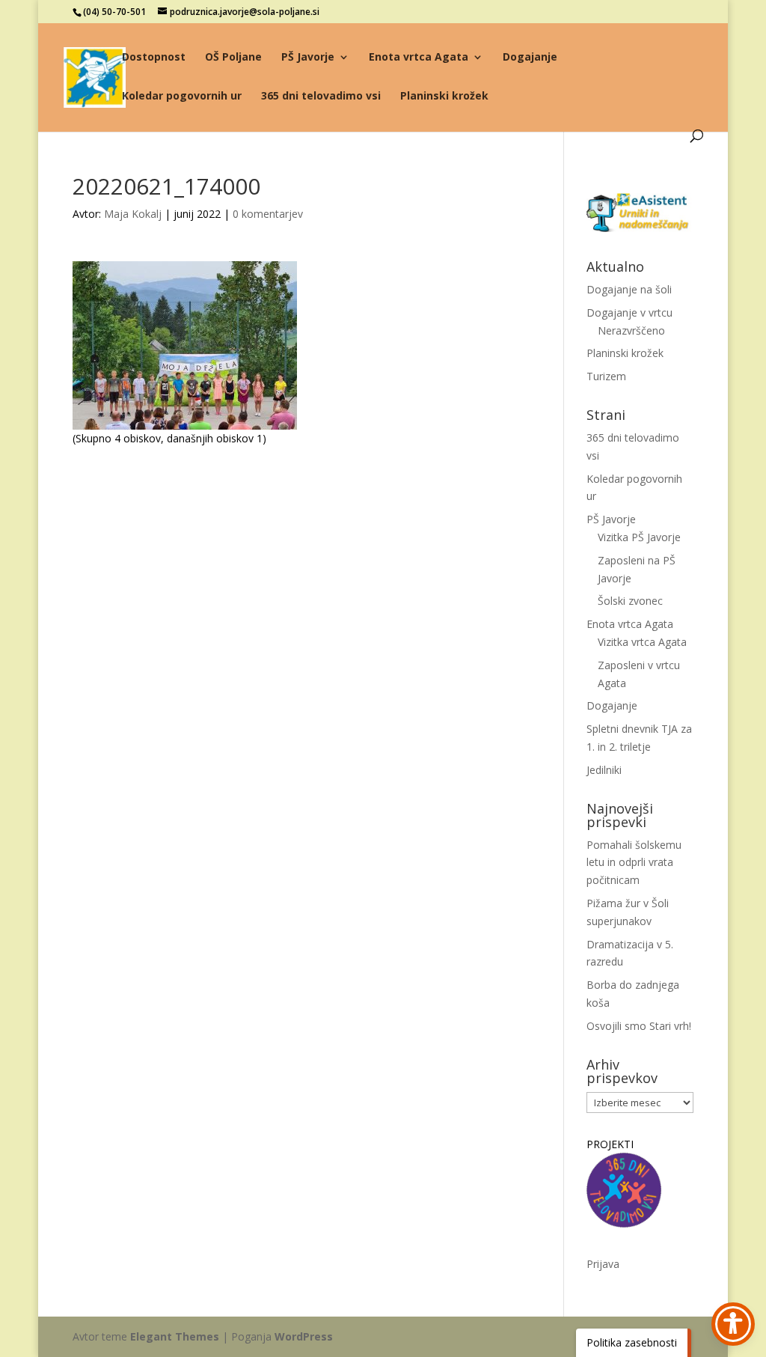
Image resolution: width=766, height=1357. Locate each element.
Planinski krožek (444, 97)
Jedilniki (604, 770)
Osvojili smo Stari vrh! (638, 1026)
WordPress (304, 1336)
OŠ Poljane (233, 58)
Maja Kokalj (133, 214)
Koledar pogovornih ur (182, 97)
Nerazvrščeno (631, 330)
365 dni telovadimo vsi (321, 97)
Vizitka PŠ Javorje (639, 537)
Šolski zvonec (630, 601)
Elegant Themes (174, 1336)
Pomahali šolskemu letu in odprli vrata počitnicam (633, 863)
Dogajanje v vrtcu (629, 312)
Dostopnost (154, 58)
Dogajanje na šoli (629, 289)
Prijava (602, 1264)
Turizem (606, 376)
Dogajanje (530, 58)
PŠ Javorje (307, 58)
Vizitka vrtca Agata (642, 642)
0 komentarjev (268, 214)
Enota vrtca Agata (418, 58)
